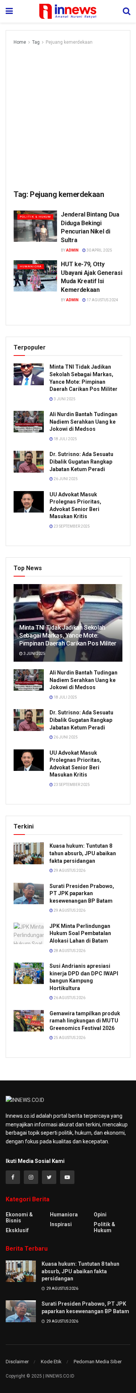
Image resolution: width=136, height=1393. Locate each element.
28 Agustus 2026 (69, 951)
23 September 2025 (71, 526)
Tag (36, 42)
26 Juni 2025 (65, 479)
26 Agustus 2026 (69, 998)
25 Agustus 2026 (69, 1038)
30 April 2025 (99, 250)
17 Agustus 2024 (102, 300)
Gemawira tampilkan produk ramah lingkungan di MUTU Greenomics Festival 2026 (84, 1020)
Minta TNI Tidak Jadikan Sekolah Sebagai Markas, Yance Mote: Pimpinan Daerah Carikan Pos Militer (67, 635)
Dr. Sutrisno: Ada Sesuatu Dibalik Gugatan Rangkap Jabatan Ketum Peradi (81, 461)
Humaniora (31, 266)
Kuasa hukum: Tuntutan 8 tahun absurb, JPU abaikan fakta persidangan (82, 853)
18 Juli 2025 (65, 439)
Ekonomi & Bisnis (19, 1217)
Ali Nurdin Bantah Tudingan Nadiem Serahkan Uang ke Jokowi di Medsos (83, 421)
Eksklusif (17, 1230)
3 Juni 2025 (64, 399)
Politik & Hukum (35, 216)
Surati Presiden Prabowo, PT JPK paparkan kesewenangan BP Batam (81, 893)
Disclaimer (17, 1361)
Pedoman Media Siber (98, 1361)
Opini (100, 1214)
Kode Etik (51, 1361)
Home (20, 42)
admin (72, 250)
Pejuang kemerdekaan (69, 42)
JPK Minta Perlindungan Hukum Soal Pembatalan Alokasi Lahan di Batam (80, 933)
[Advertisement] (68, 118)
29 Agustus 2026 (69, 870)
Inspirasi (61, 1224)
